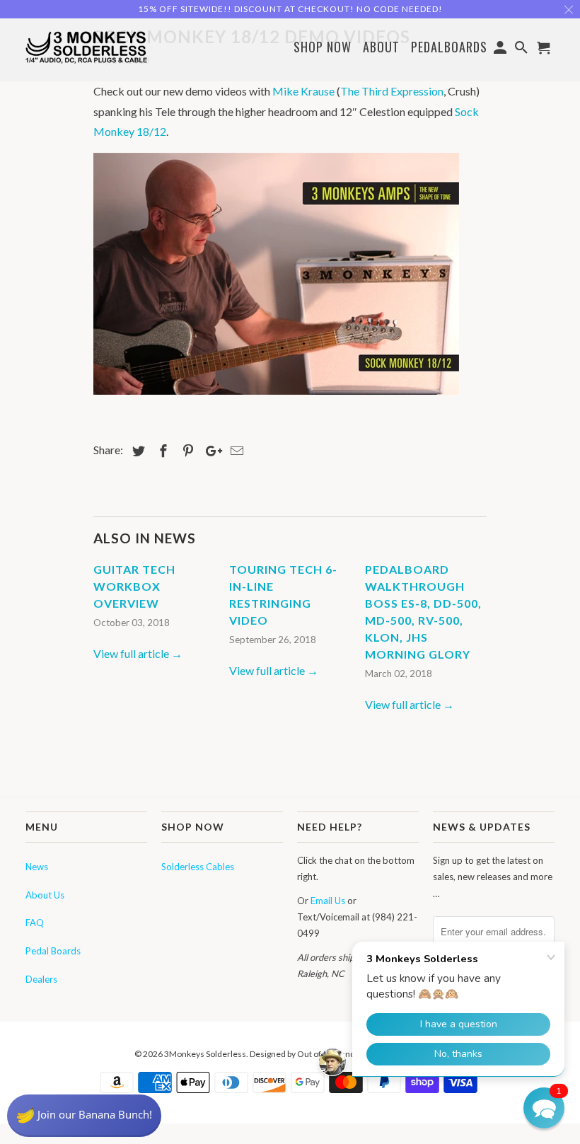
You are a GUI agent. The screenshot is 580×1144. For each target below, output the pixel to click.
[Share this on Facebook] (161, 450)
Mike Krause (303, 91)
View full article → (137, 653)
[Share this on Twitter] (136, 450)
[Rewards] (84, 1115)
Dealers (41, 979)
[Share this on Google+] (210, 450)
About (381, 46)
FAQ (34, 922)
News (36, 866)
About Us (44, 895)
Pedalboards (449, 48)
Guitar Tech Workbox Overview (134, 586)
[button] (543, 1107)
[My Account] (501, 49)
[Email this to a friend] (235, 450)
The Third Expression (391, 91)
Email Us (328, 900)
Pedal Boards (53, 951)
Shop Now (323, 48)
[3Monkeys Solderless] (86, 46)
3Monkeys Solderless (205, 1053)
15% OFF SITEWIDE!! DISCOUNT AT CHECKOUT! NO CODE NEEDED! (290, 9)
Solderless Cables (197, 866)
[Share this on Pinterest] (186, 450)
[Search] (522, 49)
